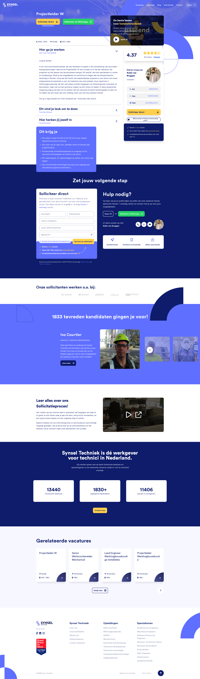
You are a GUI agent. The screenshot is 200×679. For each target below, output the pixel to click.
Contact (179, 5)
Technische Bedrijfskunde (114, 646)
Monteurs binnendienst (147, 646)
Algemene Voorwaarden (127, 673)
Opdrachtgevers (77, 639)
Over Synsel (168, 5)
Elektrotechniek (110, 628)
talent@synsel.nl (151, 103)
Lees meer (66, 363)
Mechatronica (109, 639)
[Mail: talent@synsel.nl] (149, 224)
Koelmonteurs (143, 657)
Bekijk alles (98, 590)
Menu (189, 5)
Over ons (73, 628)
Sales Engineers (144, 653)
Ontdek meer (100, 510)
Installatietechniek (144, 661)
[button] (137, 30)
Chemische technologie (113, 650)
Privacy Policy (146, 673)
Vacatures (140, 5)
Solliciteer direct (46, 22)
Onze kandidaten (77, 631)
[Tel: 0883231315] (138, 224)
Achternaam (74, 214)
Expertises (150, 5)
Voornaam (45, 214)
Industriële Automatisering (114, 643)
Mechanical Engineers (146, 631)
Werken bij (74, 635)
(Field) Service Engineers (147, 628)
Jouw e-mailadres (49, 221)
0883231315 (153, 89)
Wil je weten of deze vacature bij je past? (145, 119)
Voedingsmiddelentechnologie (116, 654)
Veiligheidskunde (110, 658)
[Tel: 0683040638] (143, 224)
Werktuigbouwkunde (112, 631)
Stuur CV (108, 214)
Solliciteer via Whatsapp (76, 21)
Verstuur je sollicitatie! (83, 241)
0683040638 (153, 96)
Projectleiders (143, 649)
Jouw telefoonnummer (51, 228)
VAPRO (106, 635)
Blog (159, 5)
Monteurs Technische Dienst (149, 642)
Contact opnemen (77, 643)
